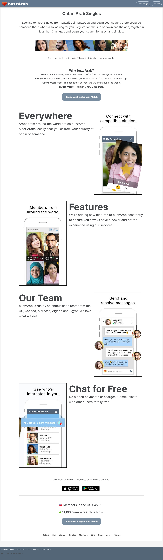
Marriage (83, 535)
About (29, 549)
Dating (46, 535)
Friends (116, 535)
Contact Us (20, 549)
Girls (93, 535)
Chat (100, 535)
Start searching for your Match (81, 97)
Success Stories (7, 549)
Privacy (36, 549)
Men (54, 535)
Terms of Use (45, 549)
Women (62, 535)
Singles (72, 535)
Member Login (143, 4)
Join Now (156, 4)
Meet (108, 535)
